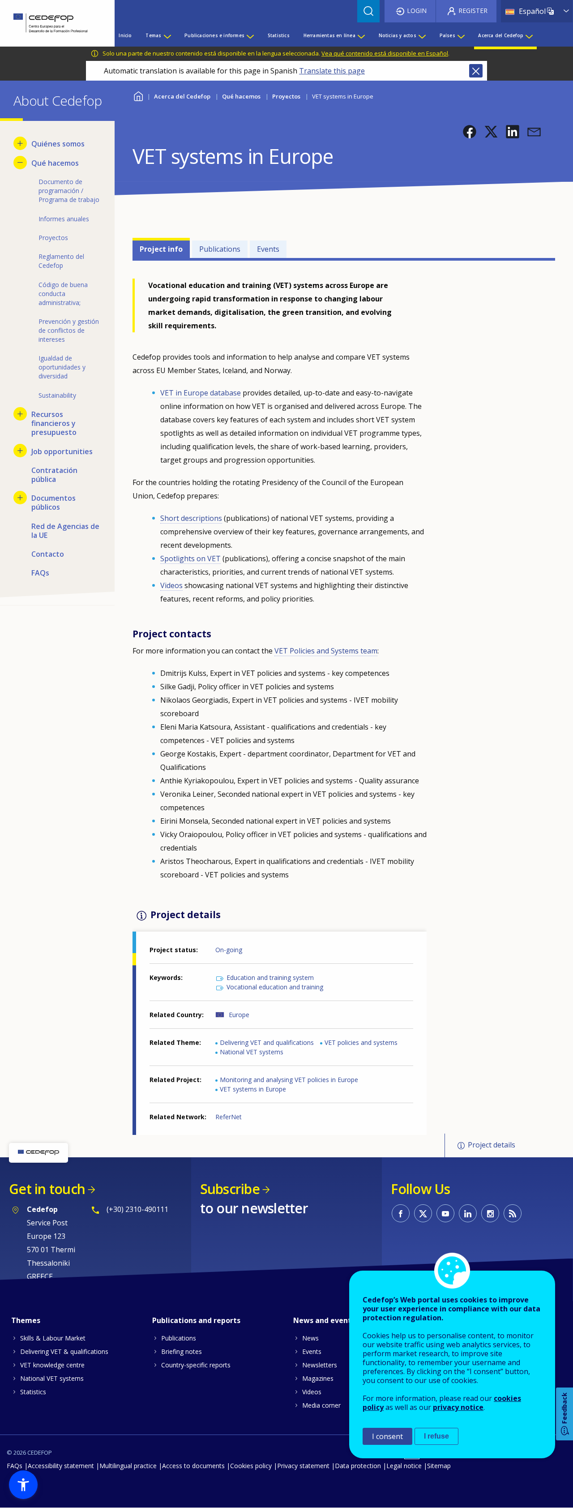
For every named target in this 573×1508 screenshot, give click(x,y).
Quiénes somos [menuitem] (58, 144)
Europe (239, 1014)
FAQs (14, 1465)
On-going (228, 949)
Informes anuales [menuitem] (63, 219)
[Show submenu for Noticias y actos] (422, 35)
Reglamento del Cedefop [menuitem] (61, 261)
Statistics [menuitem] (279, 35)
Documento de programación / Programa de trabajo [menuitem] (68, 190)
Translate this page (332, 71)
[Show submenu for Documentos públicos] (20, 497)
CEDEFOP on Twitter (423, 1213)
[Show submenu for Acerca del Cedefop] (529, 35)
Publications (219, 249)
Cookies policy (251, 1465)
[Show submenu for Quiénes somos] (20, 143)
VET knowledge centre (52, 1365)
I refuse (436, 1436)
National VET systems (251, 1052)
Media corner (321, 1405)
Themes (25, 1320)
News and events (324, 1320)
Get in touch (47, 1189)
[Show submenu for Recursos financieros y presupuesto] (20, 414)
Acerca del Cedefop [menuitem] (500, 35)
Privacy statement (303, 1465)
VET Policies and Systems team (325, 651)
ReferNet (228, 1117)
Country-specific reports (196, 1365)
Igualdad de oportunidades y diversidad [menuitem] (62, 367)
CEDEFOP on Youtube (445, 1213)
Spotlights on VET (190, 558)
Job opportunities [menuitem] (62, 451)
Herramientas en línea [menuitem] (329, 35)
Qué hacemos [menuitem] (55, 163)
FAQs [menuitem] (40, 573)
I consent (387, 1436)
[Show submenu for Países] (461, 35)
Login (417, 10)
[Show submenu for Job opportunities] (20, 450)
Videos (171, 585)
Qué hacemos (241, 96)
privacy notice (458, 1407)
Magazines (318, 1378)
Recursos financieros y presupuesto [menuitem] (54, 423)
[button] (470, 132)
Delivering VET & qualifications (64, 1351)
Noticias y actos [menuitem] (397, 35)
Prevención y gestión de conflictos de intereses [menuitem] (68, 330)
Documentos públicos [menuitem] (53, 502)
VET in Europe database (200, 393)
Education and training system (270, 977)
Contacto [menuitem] (47, 554)
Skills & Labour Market (53, 1338)
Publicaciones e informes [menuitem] (214, 35)
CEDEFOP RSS (513, 1213)
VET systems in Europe (253, 1089)
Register (472, 10)
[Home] (50, 23)
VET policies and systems (361, 1042)
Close (476, 70)
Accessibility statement (61, 1465)
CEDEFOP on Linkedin (468, 1213)
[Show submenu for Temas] (167, 35)
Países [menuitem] (447, 35)
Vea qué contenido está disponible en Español (384, 53)
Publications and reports (196, 1320)
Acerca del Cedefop (182, 96)
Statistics (33, 1392)
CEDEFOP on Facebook (401, 1213)
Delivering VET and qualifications (267, 1042)
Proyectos (286, 96)
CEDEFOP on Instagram (490, 1213)
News (310, 1338)
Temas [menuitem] (153, 35)
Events (268, 249)
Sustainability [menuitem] (57, 395)
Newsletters (319, 1365)
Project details (491, 1145)
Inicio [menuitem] (125, 35)
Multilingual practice (128, 1465)
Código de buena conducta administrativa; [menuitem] (63, 293)
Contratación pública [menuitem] (54, 474)
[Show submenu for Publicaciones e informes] (250, 35)
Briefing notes (181, 1351)
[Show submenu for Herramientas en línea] (361, 35)
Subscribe (230, 1189)
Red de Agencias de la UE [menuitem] (65, 530)
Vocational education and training (275, 987)
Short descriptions (191, 518)
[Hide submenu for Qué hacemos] (20, 162)
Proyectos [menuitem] (53, 237)
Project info (161, 249)
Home (138, 95)
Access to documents (193, 1465)
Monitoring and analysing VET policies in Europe (289, 1079)
